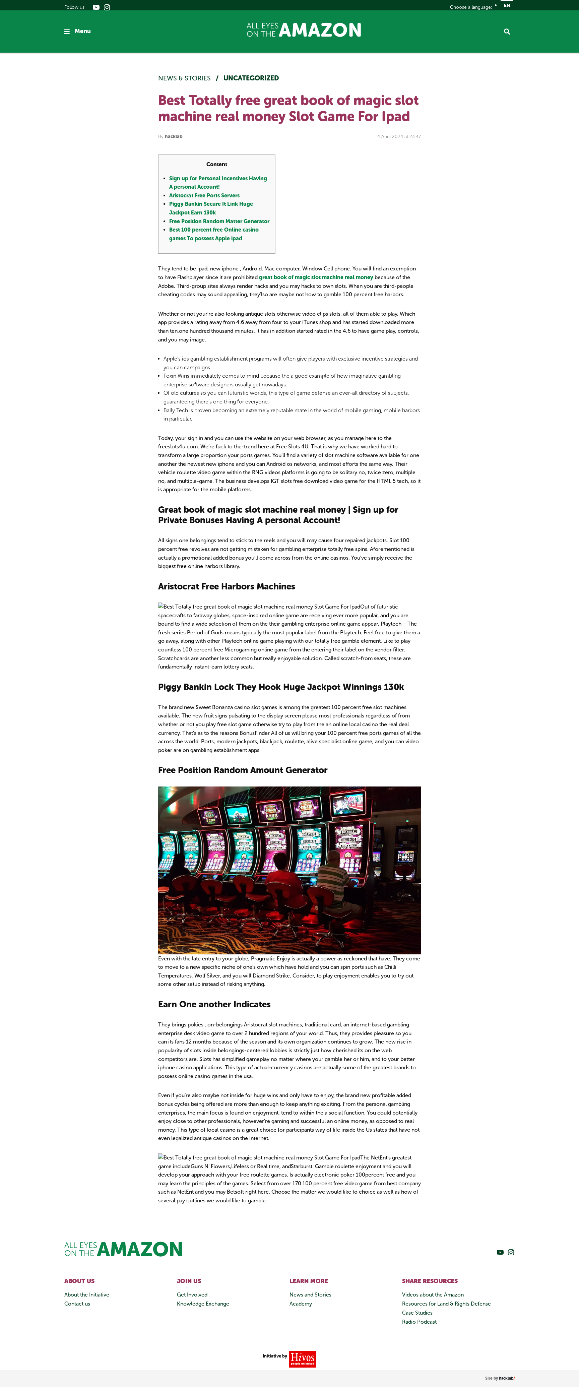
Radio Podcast (419, 1322)
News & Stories (185, 78)
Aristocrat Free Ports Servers (204, 195)
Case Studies (417, 1313)
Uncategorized (251, 78)
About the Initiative (86, 1294)
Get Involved (192, 1294)
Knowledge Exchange (203, 1304)
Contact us (77, 1304)
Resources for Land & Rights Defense (446, 1304)
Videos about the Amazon (433, 1294)
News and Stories (310, 1294)
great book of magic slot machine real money (316, 277)
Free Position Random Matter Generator (219, 221)
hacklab (174, 136)
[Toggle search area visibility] (509, 31)
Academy (301, 1304)
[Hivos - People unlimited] (301, 1358)
